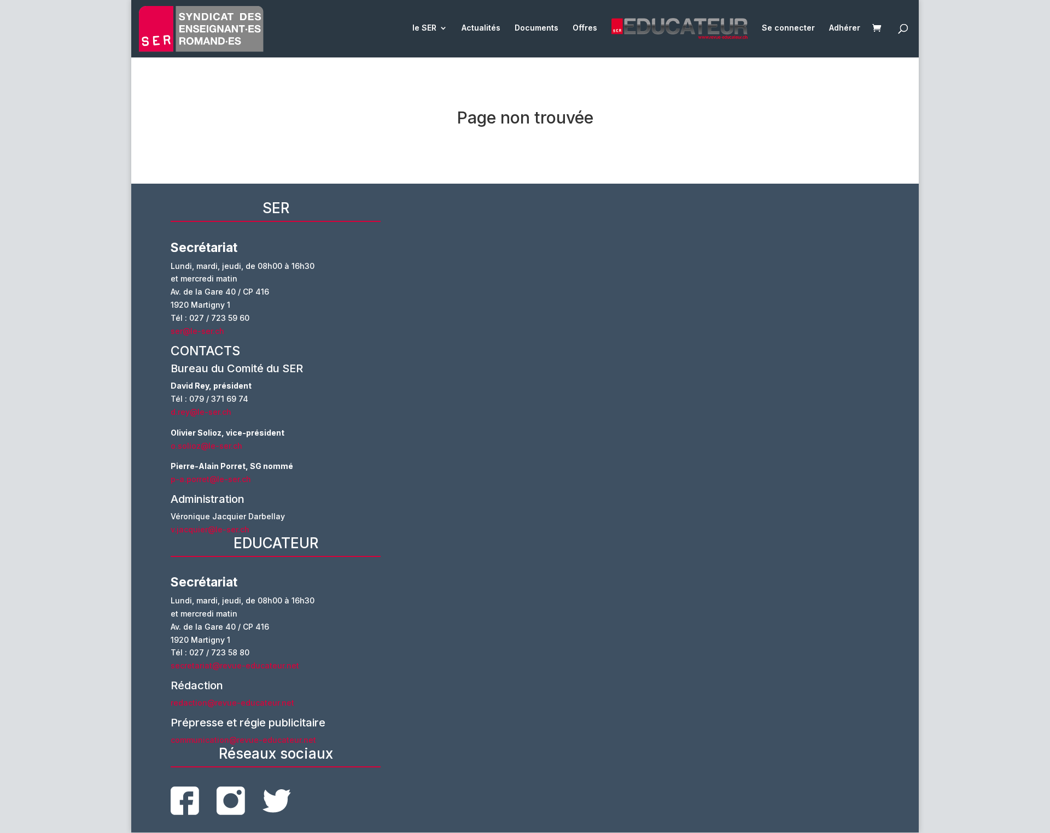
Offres (585, 28)
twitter (276, 801)
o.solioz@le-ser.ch (206, 445)
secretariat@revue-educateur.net (235, 665)
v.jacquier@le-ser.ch (210, 529)
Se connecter (788, 28)
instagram (231, 801)
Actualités (481, 28)
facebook (185, 801)
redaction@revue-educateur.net (232, 702)
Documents (536, 28)
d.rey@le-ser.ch (201, 411)
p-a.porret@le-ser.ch (211, 479)
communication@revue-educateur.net (243, 739)
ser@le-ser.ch (197, 331)
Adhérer (844, 28)
